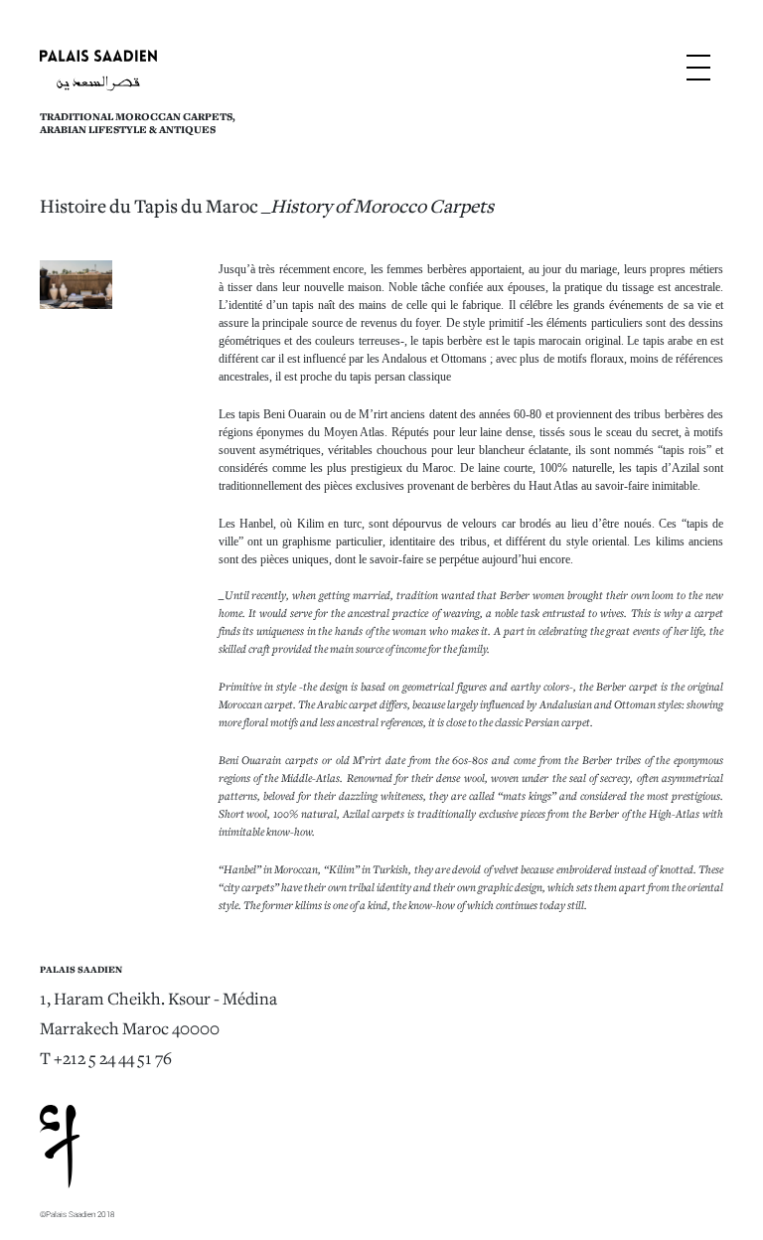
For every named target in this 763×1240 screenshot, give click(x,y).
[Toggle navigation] (698, 72)
